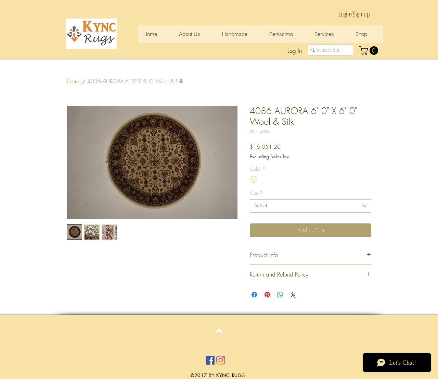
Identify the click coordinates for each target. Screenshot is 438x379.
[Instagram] (220, 360)
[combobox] (310, 205)
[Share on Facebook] (254, 295)
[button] (369, 50)
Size (256, 193)
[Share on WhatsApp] (280, 295)
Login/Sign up (354, 14)
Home (73, 81)
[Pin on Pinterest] (267, 295)
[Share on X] (293, 295)
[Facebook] (210, 360)
